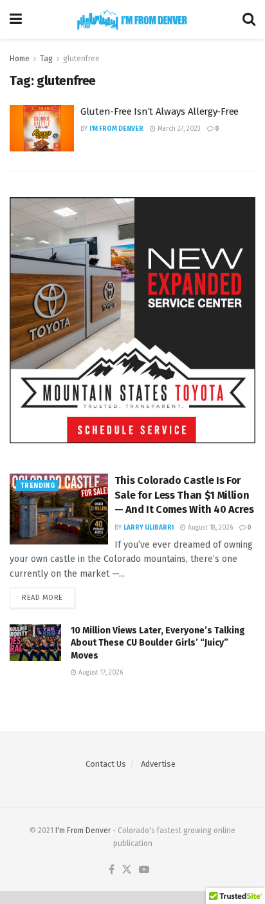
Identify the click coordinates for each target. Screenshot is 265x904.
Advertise (158, 764)
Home (20, 58)
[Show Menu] (16, 19)
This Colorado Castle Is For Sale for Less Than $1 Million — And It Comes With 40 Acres (184, 494)
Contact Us (106, 764)
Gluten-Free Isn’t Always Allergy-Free (159, 111)
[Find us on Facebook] (111, 870)
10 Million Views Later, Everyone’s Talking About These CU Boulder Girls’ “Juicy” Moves (158, 643)
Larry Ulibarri (148, 528)
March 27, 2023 (178, 129)
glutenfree (81, 58)
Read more (48, 597)
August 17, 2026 (100, 673)
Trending (37, 486)
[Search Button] (248, 19)
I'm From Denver (116, 129)
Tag (46, 58)
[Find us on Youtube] (144, 870)
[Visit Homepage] (132, 19)
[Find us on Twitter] (127, 870)
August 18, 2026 (209, 528)
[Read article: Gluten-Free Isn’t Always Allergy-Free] (42, 128)
